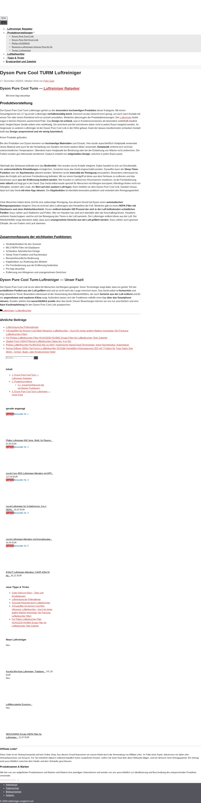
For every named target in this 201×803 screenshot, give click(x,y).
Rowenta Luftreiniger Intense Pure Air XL (32, 47)
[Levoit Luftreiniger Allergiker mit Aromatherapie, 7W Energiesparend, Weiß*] (28, 536)
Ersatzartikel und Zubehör (21, 61)
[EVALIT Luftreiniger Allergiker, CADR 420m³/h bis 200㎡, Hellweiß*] (28, 569)
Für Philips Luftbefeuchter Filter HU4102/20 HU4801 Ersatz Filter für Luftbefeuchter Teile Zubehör (56, 338)
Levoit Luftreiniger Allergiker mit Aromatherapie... (29, 539)
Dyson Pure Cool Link (23, 36)
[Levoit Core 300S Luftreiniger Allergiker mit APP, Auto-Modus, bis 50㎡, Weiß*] (28, 470)
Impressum (11, 784)
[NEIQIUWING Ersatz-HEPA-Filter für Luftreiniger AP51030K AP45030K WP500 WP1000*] (28, 730)
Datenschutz (12, 788)
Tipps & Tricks (15, 57)
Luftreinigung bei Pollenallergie (22, 327)
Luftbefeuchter (16, 54)
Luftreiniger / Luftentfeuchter (16, 310)
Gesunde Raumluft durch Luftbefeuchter (31, 602)
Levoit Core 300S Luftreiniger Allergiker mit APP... (29, 473)
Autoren (10, 795)
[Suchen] (36, 357)
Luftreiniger (126, 117)
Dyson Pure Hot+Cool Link (25, 40)
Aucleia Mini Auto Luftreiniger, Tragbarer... (25, 671)
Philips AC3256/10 (21, 43)
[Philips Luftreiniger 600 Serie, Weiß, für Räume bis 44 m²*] (28, 437)
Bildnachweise (13, 791)
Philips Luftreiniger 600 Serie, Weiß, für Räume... (29, 440)
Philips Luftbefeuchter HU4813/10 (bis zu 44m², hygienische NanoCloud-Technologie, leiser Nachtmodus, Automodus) (67, 345)
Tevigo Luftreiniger (21, 50)
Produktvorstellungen (20, 32)
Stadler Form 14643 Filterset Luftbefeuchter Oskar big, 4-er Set (38, 341)
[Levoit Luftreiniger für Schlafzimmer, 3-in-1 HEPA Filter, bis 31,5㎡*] (28, 503)
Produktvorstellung (22, 381)
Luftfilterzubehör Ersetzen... (19, 704)
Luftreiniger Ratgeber (20, 29)
